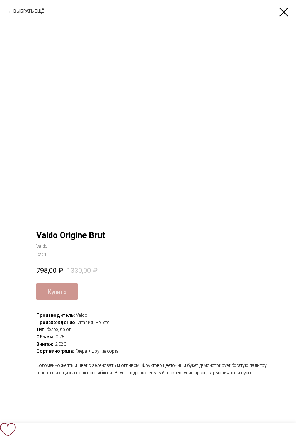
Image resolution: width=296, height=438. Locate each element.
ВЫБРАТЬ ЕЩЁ (28, 11)
